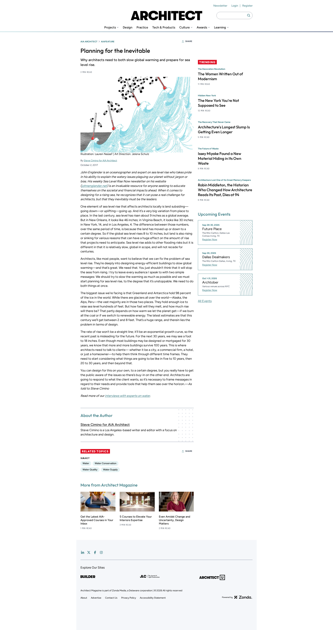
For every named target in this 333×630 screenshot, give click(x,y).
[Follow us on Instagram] (101, 552)
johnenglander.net (94, 186)
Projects (110, 27)
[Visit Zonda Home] (237, 597)
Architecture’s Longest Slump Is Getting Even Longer (224, 129)
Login (234, 5)
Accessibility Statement (153, 597)
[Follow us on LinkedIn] (82, 552)
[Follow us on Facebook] (95, 552)
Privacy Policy (128, 597)
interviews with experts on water (127, 396)
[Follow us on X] (89, 552)
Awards (202, 27)
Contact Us (111, 597)
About (83, 597)
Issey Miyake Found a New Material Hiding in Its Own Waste (219, 158)
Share (188, 41)
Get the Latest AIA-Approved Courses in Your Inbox (96, 520)
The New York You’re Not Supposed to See (218, 103)
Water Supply (110, 469)
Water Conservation (105, 463)
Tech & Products (163, 27)
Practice (142, 27)
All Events (205, 301)
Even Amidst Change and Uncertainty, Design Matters (174, 520)
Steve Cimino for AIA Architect (100, 160)
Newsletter (220, 5)
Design (127, 27)
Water (86, 463)
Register (247, 5)
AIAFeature (107, 41)
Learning (220, 27)
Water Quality (90, 469)
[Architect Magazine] (166, 15)
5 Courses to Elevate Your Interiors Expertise (136, 518)
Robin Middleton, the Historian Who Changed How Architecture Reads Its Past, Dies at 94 (225, 190)
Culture (184, 27)
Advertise (96, 597)
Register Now (209, 239)
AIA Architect (88, 41)
